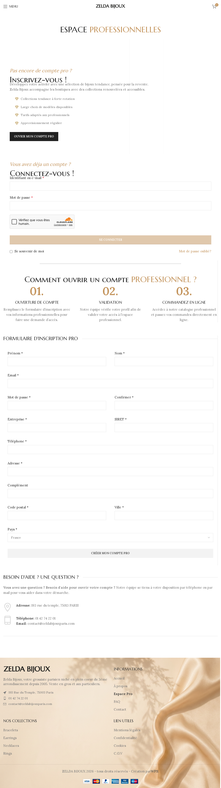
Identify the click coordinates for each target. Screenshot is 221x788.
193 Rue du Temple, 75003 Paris (31, 692)
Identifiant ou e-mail (27, 178)
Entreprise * (17, 419)
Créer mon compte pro (110, 553)
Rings (7, 753)
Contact (120, 709)
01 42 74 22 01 (18, 698)
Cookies (120, 746)
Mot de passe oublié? (195, 251)
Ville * (119, 507)
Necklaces (11, 746)
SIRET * (121, 419)
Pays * (12, 529)
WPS (154, 771)
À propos (120, 686)
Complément (18, 485)
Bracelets (10, 730)
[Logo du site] (110, 6)
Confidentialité (125, 738)
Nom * (120, 353)
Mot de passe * (19, 397)
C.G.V (118, 753)
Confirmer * (124, 397)
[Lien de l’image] (27, 669)
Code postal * (18, 507)
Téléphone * (17, 441)
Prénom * (15, 353)
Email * (13, 375)
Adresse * (15, 463)
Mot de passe (21, 197)
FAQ (117, 702)
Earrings (10, 738)
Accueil (119, 678)
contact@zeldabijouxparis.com (30, 704)
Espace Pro (123, 694)
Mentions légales (127, 730)
